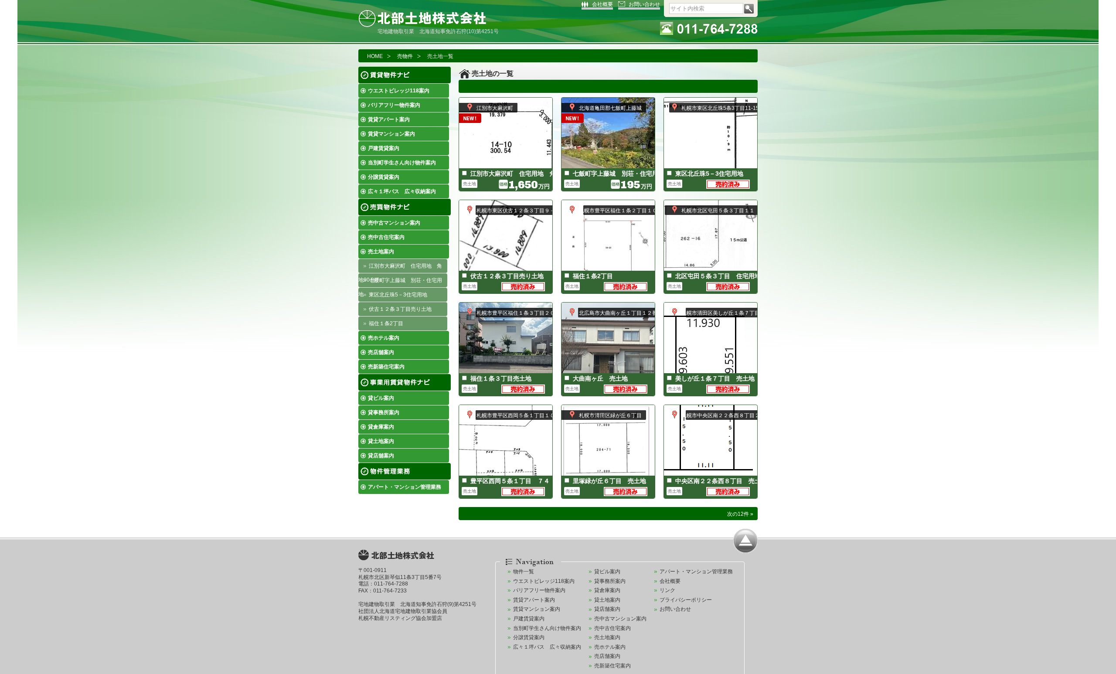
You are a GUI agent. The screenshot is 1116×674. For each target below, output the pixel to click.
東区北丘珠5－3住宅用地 (398, 295)
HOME (375, 56)
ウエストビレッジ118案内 (398, 91)
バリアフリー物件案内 (394, 105)
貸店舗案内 (381, 456)
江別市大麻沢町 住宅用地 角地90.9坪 (400, 268)
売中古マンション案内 (394, 223)
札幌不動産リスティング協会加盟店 (400, 618)
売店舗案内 (381, 352)
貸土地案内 (381, 441)
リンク (667, 590)
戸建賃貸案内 (383, 148)
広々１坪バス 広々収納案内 (402, 191)
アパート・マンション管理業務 (404, 487)
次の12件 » (740, 514)
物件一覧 (523, 571)
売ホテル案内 (383, 338)
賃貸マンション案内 (391, 134)
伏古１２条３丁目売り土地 (400, 309)
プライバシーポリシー (686, 600)
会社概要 (602, 4)
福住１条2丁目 (386, 323)
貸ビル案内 (381, 398)
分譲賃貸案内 (383, 177)
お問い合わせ (644, 4)
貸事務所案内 (383, 412)
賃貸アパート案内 (389, 119)
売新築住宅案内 (386, 367)
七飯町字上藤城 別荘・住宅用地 (400, 282)
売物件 (405, 56)
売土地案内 (381, 251)
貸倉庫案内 (381, 427)
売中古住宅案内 (386, 237)
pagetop (745, 541)
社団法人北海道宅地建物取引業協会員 (402, 611)
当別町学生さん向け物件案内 (402, 163)
